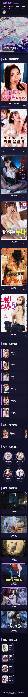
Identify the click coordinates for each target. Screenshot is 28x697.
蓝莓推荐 (4, 7)
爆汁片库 (17, 7)
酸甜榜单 (11, 7)
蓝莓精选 (23, 7)
